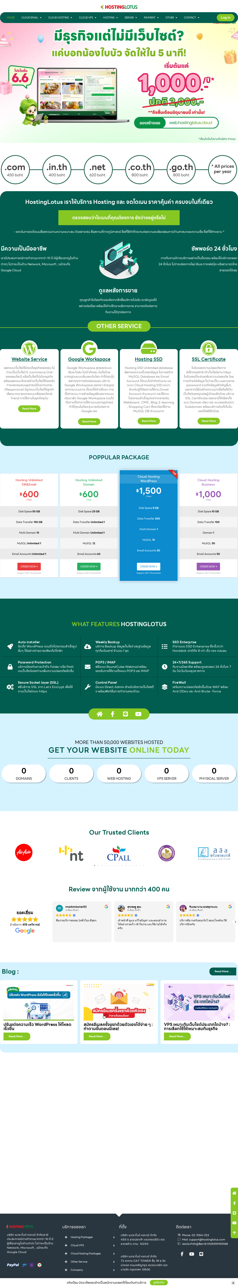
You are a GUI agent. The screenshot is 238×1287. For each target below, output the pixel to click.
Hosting (108, 18)
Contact (190, 18)
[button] (94, 865)
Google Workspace (89, 359)
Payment (149, 18)
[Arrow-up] (234, 1232)
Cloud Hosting (58, 18)
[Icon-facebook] (234, 1203)
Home (11, 18)
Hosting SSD (149, 359)
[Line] (234, 1213)
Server (129, 18)
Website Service (29, 359)
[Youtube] (234, 1223)
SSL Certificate (209, 359)
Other (170, 18)
